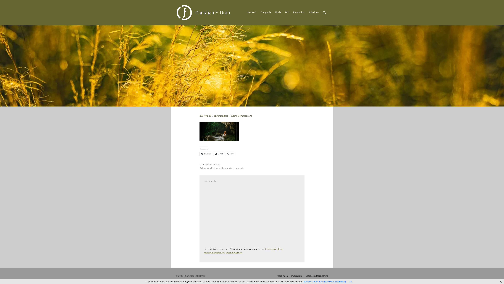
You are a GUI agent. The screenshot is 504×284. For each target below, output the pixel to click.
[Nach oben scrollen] (498, 278)
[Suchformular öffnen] (324, 12)
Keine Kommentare (241, 115)
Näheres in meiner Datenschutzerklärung (325, 281)
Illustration (298, 12)
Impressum (296, 275)
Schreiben (314, 12)
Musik (278, 12)
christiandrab (221, 115)
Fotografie (266, 12)
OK (350, 281)
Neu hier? (251, 12)
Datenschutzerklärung (317, 275)
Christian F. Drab (212, 12)
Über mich (282, 275)
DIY (287, 12)
